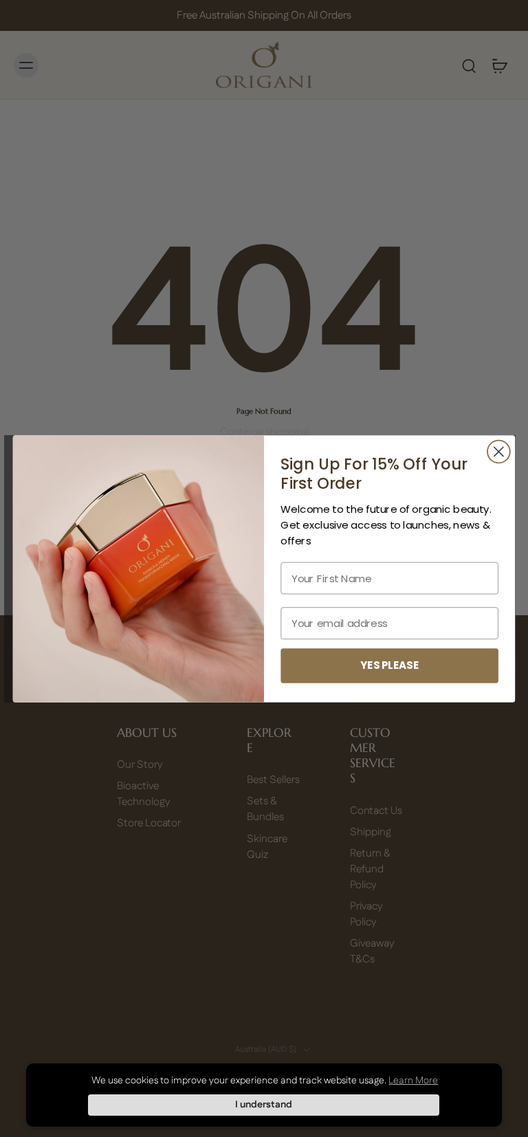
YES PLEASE (389, 665)
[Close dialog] (498, 451)
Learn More (413, 1081)
